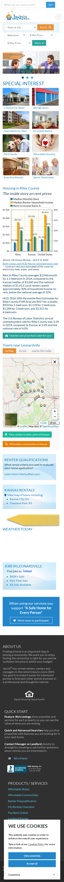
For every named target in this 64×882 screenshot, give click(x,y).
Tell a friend (20, 758)
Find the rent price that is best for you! (30, 335)
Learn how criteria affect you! (22, 474)
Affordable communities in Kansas (28, 444)
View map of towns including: (25, 495)
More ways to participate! (33, 620)
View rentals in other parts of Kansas (29, 434)
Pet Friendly (10, 154)
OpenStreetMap (50, 426)
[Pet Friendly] (16, 142)
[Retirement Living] (45, 166)
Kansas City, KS (19, 499)
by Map (9, 350)
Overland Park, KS (21, 503)
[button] (25, 391)
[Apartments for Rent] (16, 119)
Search (44, 27)
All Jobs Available (20, 584)
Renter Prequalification (22, 801)
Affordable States (18, 789)
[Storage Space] (45, 96)
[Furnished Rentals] (45, 119)
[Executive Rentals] (16, 166)
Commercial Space (14, 107)
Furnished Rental (42, 130)
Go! (51, 4)
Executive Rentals (13, 177)
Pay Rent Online (18, 812)
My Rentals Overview (21, 806)
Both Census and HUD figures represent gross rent (30, 263)
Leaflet (23, 426)
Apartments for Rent (15, 130)
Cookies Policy (36, 844)
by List (22, 350)
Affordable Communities (23, 795)
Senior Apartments (43, 177)
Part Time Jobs (19, 580)
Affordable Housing (44, 154)
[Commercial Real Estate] (16, 96)
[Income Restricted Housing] (45, 142)
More (38, 42)
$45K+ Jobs (17, 576)
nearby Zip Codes (41, 350)
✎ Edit (43, 423)
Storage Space (41, 107)
